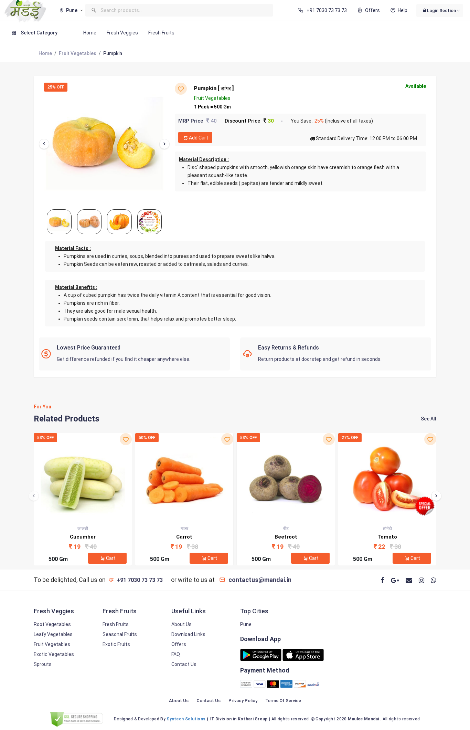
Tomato (387, 537)
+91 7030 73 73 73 (326, 10)
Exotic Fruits (116, 644)
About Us (181, 624)
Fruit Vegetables (77, 53)
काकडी (82, 528)
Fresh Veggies (122, 32)
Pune (246, 624)
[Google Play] (260, 654)
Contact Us (183, 664)
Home (89, 32)
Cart (111, 558)
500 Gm (58, 559)
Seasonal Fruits (120, 634)
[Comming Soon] (303, 654)
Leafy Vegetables (53, 634)
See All (428, 418)
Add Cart (198, 137)
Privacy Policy (242, 700)
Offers (372, 10)
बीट (286, 528)
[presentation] (44, 144)
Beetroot (286, 537)
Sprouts (43, 664)
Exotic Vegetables (54, 654)
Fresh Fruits (161, 32)
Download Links (188, 634)
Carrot (184, 537)
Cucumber (83, 537)
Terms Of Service (283, 700)
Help (402, 10)
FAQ (175, 654)
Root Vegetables (52, 624)
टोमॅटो (387, 528)
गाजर (184, 528)
